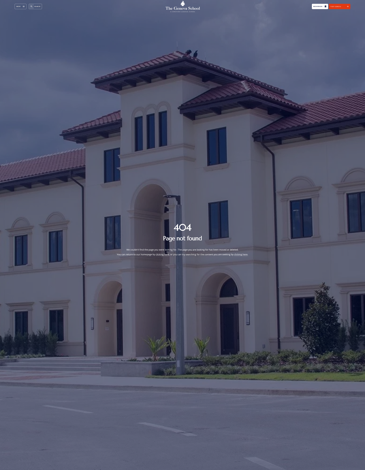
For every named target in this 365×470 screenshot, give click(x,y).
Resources (317, 6)
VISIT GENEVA (335, 6)
